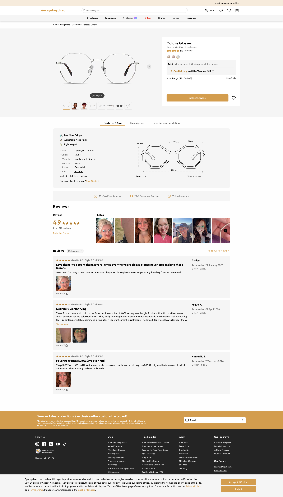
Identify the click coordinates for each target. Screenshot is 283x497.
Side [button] (144, 176)
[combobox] (135, 10)
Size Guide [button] (91, 181)
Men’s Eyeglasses (115, 446)
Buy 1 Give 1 (184, 453)
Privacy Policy (42, 425)
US (45, 458)
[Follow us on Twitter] (51, 444)
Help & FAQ (147, 457)
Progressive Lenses (116, 461)
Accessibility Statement (153, 464)
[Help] (221, 10)
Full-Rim (78, 171)
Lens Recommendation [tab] (166, 123)
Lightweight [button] (70, 144)
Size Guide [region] (231, 78)
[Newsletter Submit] (243, 420)
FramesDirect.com (223, 466)
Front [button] (138, 176)
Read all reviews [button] (217, 250)
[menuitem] (92, 18)
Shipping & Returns (187, 461)
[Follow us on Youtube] (58, 444)
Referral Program (222, 442)
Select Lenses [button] (197, 98)
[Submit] (84, 10)
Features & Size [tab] (112, 123)
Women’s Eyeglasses (117, 442)
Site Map (183, 464)
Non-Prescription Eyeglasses (121, 468)
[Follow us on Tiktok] (64, 444)
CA (48, 458)
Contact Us (184, 450)
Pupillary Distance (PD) (152, 472)
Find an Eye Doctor (151, 461)
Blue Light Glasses (116, 457)
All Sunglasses (114, 472)
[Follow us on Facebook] (44, 444)
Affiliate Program (222, 450)
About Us (183, 442)
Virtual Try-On (149, 468)
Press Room (184, 446)
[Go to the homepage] (54, 10)
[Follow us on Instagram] (37, 444)
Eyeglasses (190, 46)
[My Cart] (237, 10)
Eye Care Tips (148, 453)
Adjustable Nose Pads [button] (75, 139)
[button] (149, 66)
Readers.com (220, 470)
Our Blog (183, 468)
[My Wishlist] (229, 10)
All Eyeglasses (114, 453)
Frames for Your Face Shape (155, 450)
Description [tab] (137, 123)
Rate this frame (61, 233)
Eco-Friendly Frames (188, 457)
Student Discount (222, 453)
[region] (128, 106)
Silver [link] (77, 154)
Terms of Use (36, 489)
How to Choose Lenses (152, 446)
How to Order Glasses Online (155, 442)
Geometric (172, 46)
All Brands (112, 464)
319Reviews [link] (186, 50)
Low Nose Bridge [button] (73, 135)
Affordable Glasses (116, 450)
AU (53, 458)
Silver (181, 46)
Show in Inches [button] (194, 176)
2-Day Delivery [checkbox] (179, 71)
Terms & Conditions (60, 425)
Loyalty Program (222, 446)
